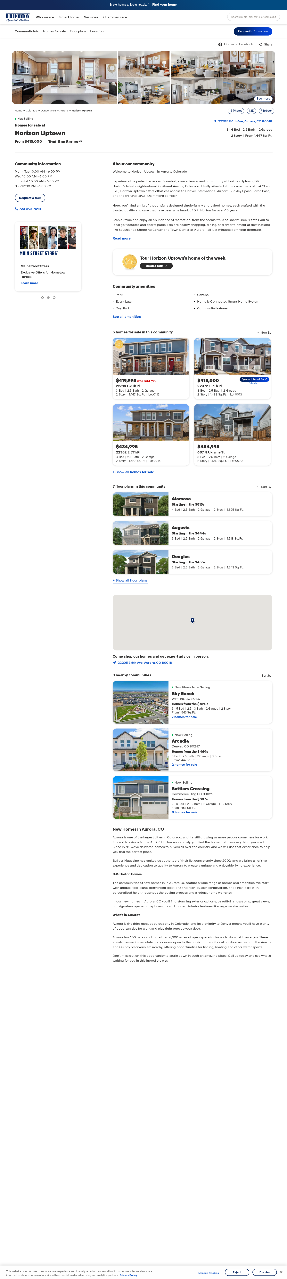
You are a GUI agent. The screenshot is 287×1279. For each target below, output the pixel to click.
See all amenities (127, 316)
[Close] (281, 1272)
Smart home (69, 17)
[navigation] (53, 111)
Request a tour (30, 198)
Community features (212, 308)
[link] (64, 77)
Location (97, 31)
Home (18, 110)
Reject (237, 1272)
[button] (253, 31)
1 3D (251, 110)
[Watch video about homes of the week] (127, 260)
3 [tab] (55, 298)
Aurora (64, 110)
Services (91, 17)
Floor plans (78, 31)
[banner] (143, 5)
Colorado (31, 110)
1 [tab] (43, 298)
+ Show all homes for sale (133, 472)
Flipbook (267, 110)
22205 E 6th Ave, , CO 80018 (245, 121)
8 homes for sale (184, 812)
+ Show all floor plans (130, 580)
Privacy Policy (128, 1275)
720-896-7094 (30, 209)
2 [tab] (49, 298)
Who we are (45, 17)
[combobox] (253, 17)
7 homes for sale (184, 717)
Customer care (115, 17)
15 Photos (235, 110)
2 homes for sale (184, 764)
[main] (143, 658)
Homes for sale (54, 31)
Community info (27, 31)
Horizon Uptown (82, 110)
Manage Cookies (208, 1273)
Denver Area (48, 110)
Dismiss (264, 1272)
